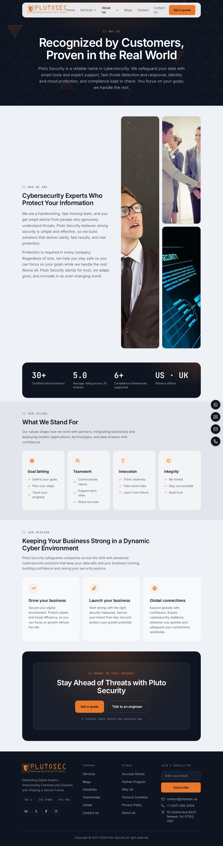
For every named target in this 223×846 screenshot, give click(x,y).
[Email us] (215, 429)
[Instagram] (56, 811)
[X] (36, 811)
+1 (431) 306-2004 (180, 805)
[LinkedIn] (26, 811)
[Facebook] (46, 811)
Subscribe (181, 787)
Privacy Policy (132, 805)
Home (71, 10)
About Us (106, 10)
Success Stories (133, 774)
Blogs (128, 10)
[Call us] (215, 441)
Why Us (127, 789)
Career (87, 805)
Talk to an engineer (127, 706)
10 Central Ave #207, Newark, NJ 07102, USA (181, 816)
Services (86, 10)
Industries (90, 789)
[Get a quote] (215, 417)
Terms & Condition (135, 797)
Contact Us (159, 10)
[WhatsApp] (215, 404)
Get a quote (182, 10)
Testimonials (91, 797)
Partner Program (133, 782)
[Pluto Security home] (47, 10)
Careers (143, 10)
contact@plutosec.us (182, 799)
